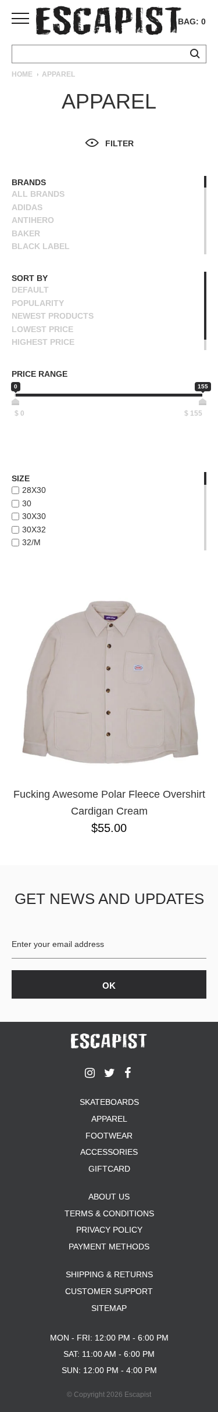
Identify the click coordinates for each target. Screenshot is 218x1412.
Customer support (109, 1291)
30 (26, 503)
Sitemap (109, 1308)
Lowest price (42, 329)
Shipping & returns (109, 1274)
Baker (26, 233)
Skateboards (109, 1102)
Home (22, 74)
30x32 (34, 529)
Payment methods (109, 1246)
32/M (31, 542)
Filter (119, 143)
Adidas (27, 207)
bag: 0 (192, 21)
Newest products (53, 315)
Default (30, 289)
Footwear (109, 1135)
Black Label (41, 246)
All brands (38, 194)
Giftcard (109, 1168)
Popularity (38, 303)
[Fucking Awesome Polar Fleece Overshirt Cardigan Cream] (109, 682)
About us (109, 1196)
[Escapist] (109, 22)
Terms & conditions (109, 1213)
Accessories (109, 1152)
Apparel (109, 1118)
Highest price (43, 342)
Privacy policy (109, 1229)
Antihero (33, 220)
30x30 (34, 516)
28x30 (34, 490)
